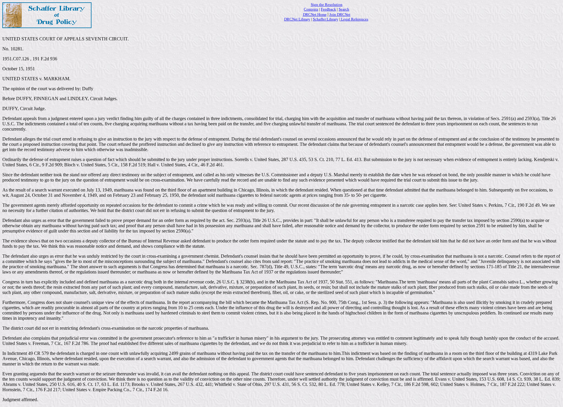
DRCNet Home (315, 14)
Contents (311, 9)
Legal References (354, 19)
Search (344, 9)
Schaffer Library (325, 19)
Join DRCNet (339, 14)
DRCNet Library (297, 19)
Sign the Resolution (326, 4)
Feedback (328, 9)
